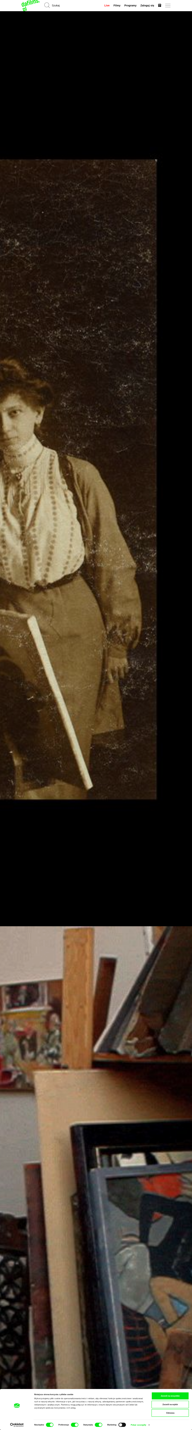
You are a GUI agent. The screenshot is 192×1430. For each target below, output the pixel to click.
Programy (130, 5)
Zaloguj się (147, 5)
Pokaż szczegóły (138, 1425)
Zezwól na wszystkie (170, 1396)
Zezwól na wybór (170, 1404)
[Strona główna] (31, 5)
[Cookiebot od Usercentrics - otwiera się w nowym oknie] (16, 1425)
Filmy (117, 5)
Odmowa (170, 1413)
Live (107, 5)
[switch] (74, 1425)
